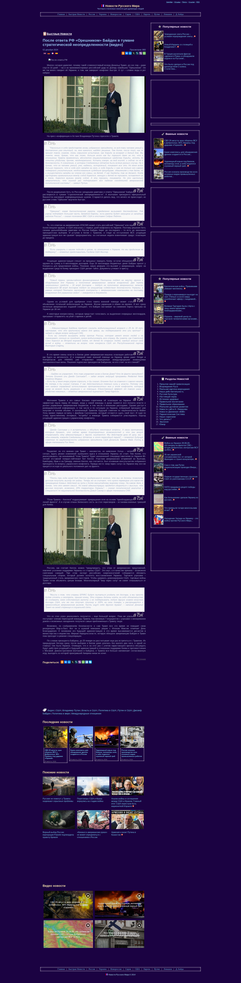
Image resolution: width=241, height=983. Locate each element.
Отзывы (177, 2)
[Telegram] (86, 662)
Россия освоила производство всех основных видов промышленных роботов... (180, 174)
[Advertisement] (88, 24)
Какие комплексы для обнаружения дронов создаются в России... (180, 153)
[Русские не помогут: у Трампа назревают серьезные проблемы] (59, 786)
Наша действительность (171, 391)
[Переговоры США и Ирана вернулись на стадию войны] (93, 786)
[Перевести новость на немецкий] (49, 53)
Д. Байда (180, 14)
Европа (147, 14)
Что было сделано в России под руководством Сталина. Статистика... (179, 66)
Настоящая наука (167, 396)
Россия (92, 14)
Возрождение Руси (168, 386)
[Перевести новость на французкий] (53, 53)
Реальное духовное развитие (173, 407)
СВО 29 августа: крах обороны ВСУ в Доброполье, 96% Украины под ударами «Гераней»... (180, 142)
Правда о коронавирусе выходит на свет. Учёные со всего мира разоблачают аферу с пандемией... (181, 296)
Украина (103, 14)
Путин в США (125, 710)
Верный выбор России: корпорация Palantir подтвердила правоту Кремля (58, 834)
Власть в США (89, 710)
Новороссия (116, 14)
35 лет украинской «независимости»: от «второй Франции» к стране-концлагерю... (179, 457)
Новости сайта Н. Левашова (173, 409)
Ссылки (192, 2)
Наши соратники (167, 417)
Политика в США (107, 710)
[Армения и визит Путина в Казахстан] (127, 819)
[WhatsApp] (144, 53)
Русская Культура (168, 394)
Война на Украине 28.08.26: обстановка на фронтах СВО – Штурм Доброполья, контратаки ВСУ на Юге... (181, 446)
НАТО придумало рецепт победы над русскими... (179, 488)
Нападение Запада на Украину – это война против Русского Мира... (181, 519)
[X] (133, 53)
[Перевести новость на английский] (45, 53)
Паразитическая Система (172, 414)
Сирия (128, 14)
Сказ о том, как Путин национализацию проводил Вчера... (180, 466)
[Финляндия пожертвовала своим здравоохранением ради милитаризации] (119, 934)
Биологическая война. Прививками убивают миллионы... (180, 287)
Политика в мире (61, 713)
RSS (198, 2)
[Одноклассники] (123, 53)
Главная (61, 14)
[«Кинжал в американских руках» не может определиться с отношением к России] (93, 819)
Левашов (168, 14)
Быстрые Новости (77, 14)
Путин (157, 14)
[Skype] (90, 662)
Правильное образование (172, 404)
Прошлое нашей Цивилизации (174, 384)
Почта (184, 2)
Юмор (162, 424)
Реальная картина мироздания (174, 389)
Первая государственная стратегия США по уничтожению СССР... (180, 478)
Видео (51, 710)
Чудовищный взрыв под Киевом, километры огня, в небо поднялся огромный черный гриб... (180, 163)
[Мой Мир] (130, 53)
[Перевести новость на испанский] (56, 53)
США (137, 14)
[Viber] (140, 53)
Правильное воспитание (171, 401)
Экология (163, 422)
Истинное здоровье (168, 399)
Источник (141, 659)
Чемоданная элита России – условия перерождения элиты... (179, 35)
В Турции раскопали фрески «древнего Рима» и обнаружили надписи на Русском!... (179, 56)
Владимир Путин (71, 710)
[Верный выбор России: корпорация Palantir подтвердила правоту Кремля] (59, 819)
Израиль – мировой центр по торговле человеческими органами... (181, 317)
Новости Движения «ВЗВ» (172, 412)
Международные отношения (86, 713)
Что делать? (165, 419)
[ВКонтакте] (126, 53)
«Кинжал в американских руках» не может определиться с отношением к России (92, 834)
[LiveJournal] (137, 53)
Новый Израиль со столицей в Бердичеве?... (178, 46)
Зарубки (169, 2)
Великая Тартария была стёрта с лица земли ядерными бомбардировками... (179, 308)
